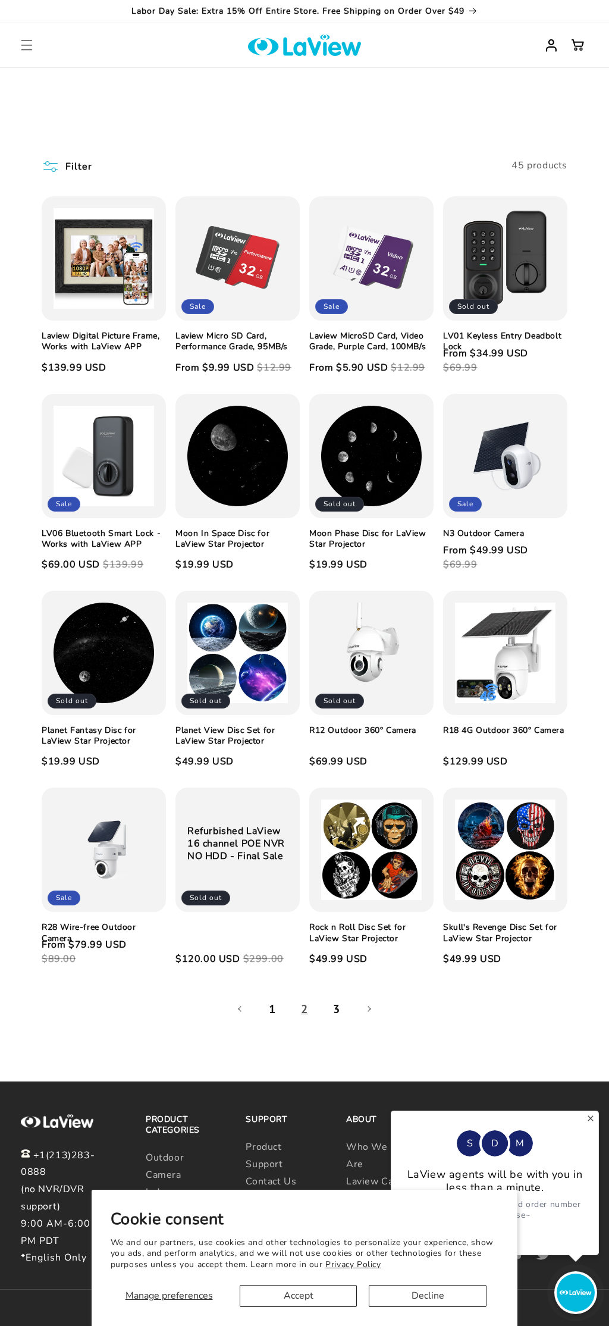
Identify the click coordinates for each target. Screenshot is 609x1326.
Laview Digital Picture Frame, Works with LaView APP (100, 341)
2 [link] (304, 1009)
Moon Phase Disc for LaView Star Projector (367, 539)
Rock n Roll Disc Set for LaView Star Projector (357, 932)
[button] (27, 45)
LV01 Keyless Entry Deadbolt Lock (502, 341)
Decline (428, 1295)
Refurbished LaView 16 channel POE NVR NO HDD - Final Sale (236, 844)
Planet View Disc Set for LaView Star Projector (225, 736)
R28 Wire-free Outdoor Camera (89, 932)
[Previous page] (240, 1009)
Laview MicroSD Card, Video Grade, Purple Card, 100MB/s (367, 341)
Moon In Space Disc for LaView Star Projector (222, 539)
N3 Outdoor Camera (483, 533)
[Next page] (369, 1009)
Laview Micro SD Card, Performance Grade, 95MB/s (231, 341)
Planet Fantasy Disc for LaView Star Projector (89, 736)
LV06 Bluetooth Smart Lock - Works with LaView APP (101, 539)
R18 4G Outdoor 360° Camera (503, 730)
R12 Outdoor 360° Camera (362, 730)
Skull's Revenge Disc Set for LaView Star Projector (500, 932)
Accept (298, 1295)
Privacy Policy (353, 1264)
